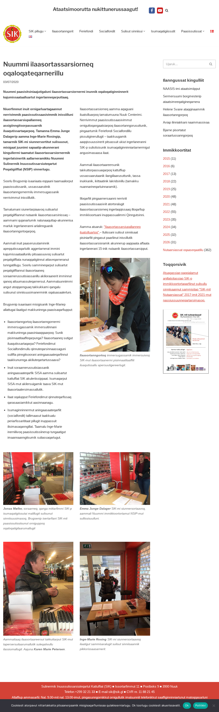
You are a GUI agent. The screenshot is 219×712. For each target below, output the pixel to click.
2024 (166, 227)
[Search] (166, 10)
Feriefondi (86, 31)
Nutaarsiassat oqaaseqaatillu (183, 250)
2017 (166, 174)
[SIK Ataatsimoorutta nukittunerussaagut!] (12, 34)
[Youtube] (160, 11)
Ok (187, 705)
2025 (166, 234)
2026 (166, 242)
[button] (45, 31)
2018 (166, 181)
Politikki (200, 705)
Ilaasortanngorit (62, 31)
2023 (166, 219)
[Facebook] (152, 11)
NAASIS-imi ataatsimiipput (181, 88)
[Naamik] (214, 705)
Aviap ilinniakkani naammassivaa (186, 122)
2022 (166, 212)
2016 (166, 166)
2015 (166, 158)
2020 (166, 196)
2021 (166, 204)
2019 (166, 189)
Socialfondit (107, 31)
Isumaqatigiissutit (163, 31)
